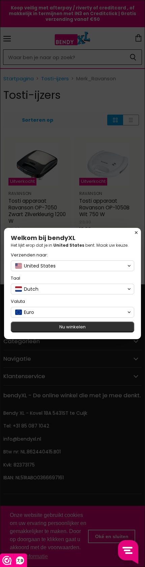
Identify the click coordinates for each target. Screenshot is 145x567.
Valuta (18, 301)
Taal (15, 278)
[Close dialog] (136, 232)
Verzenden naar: (29, 255)
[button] (72, 265)
